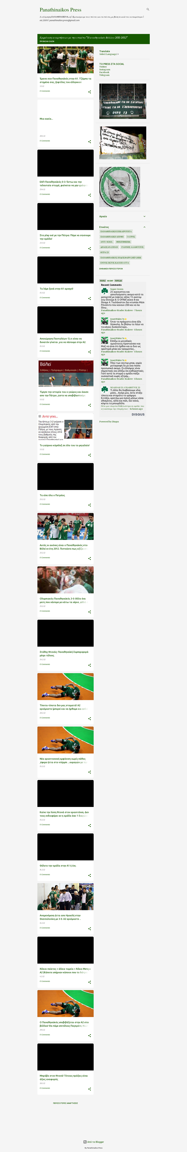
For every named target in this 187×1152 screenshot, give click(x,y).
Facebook (104, 72)
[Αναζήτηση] (148, 9)
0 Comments (45, 91)
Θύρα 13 (105, 252)
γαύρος (131, 236)
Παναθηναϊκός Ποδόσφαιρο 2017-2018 (121, 257)
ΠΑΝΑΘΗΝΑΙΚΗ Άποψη (112, 236)
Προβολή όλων (47, 41)
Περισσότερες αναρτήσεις (65, 1103)
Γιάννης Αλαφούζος (132, 247)
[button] (89, 92)
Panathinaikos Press (60, 9)
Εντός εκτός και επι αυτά (115, 262)
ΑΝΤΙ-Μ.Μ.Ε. (107, 242)
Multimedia (123, 242)
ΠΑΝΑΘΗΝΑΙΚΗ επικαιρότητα (116, 231)
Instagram (104, 69)
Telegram (104, 75)
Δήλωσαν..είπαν (109, 247)
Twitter (103, 66)
